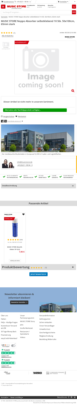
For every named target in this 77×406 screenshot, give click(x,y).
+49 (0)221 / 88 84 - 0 (24, 165)
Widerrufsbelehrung (67, 403)
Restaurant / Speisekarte (25, 332)
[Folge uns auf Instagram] (71, 397)
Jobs (21, 325)
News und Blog (16, 397)
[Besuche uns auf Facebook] (68, 397)
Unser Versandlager (47, 326)
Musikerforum (37, 403)
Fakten (3, 319)
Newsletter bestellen (18, 302)
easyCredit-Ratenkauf (9, 338)
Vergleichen (15, 261)
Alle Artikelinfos (7, 36)
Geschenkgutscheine (47, 332)
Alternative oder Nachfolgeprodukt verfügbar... (23, 110)
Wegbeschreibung (46, 336)
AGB (74, 403)
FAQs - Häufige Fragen (9, 322)
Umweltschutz (44, 329)
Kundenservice (9, 2)
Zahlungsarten (44, 319)
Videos (22, 337)
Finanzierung (6, 335)
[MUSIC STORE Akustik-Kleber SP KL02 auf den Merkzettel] (23, 214)
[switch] (13, 345)
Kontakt (4, 397)
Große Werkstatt (26, 328)
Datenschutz (57, 403)
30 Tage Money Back (8, 331)
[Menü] (15, 344)
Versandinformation (47, 315)
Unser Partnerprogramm (27, 316)
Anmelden (63, 2)
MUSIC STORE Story (27, 321)
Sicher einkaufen (45, 322)
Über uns (4, 315)
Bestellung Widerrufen (47, 339)
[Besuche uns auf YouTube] (75, 397)
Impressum (50, 403)
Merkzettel (22, 116)
